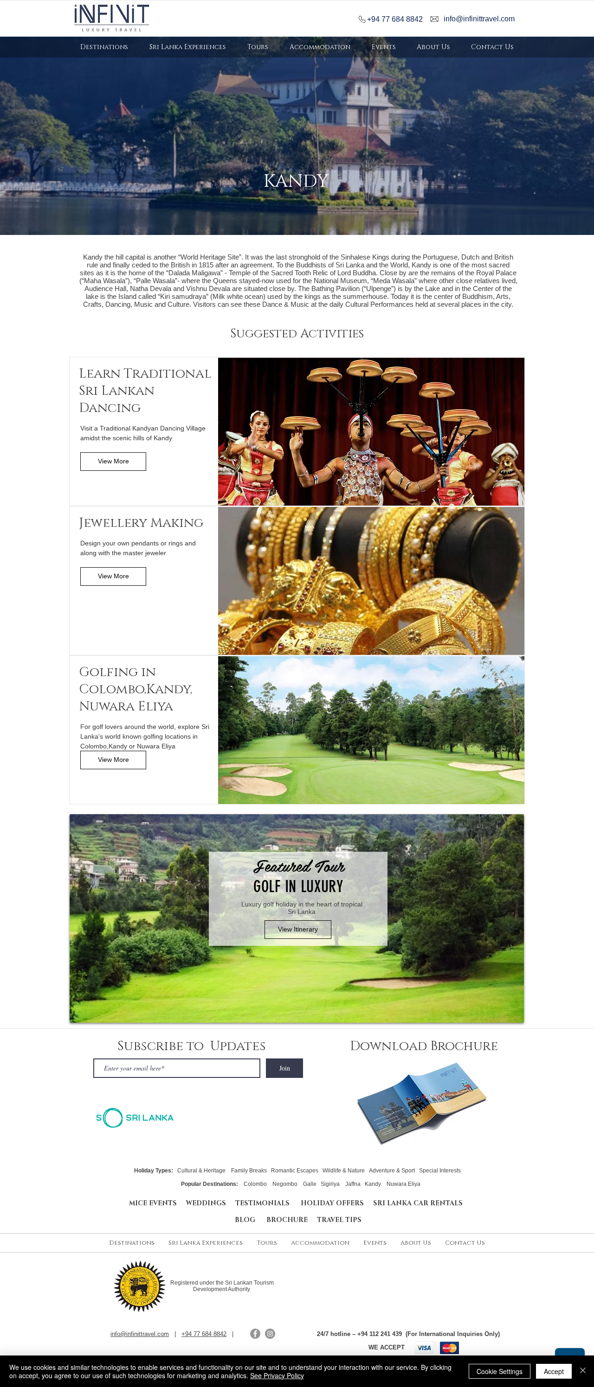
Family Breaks (249, 1170)
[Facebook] (255, 1334)
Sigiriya (330, 1184)
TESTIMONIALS (264, 1203)
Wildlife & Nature (344, 1170)
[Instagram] (270, 1334)
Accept (554, 1371)
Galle (309, 1184)
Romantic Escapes (294, 1170)
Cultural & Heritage (201, 1170)
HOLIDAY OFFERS (332, 1203)
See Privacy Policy (277, 1375)
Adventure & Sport (392, 1170)
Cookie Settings (500, 1371)
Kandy (373, 1184)
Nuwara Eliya (403, 1184)
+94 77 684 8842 (395, 19)
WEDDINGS (206, 1203)
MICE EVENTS (153, 1203)
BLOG (250, 1220)
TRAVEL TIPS (339, 1220)
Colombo (256, 1184)
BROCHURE (291, 1220)
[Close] (582, 1371)
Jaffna (353, 1184)
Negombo (284, 1184)
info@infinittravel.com (479, 19)
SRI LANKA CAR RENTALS (418, 1203)
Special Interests (440, 1170)
